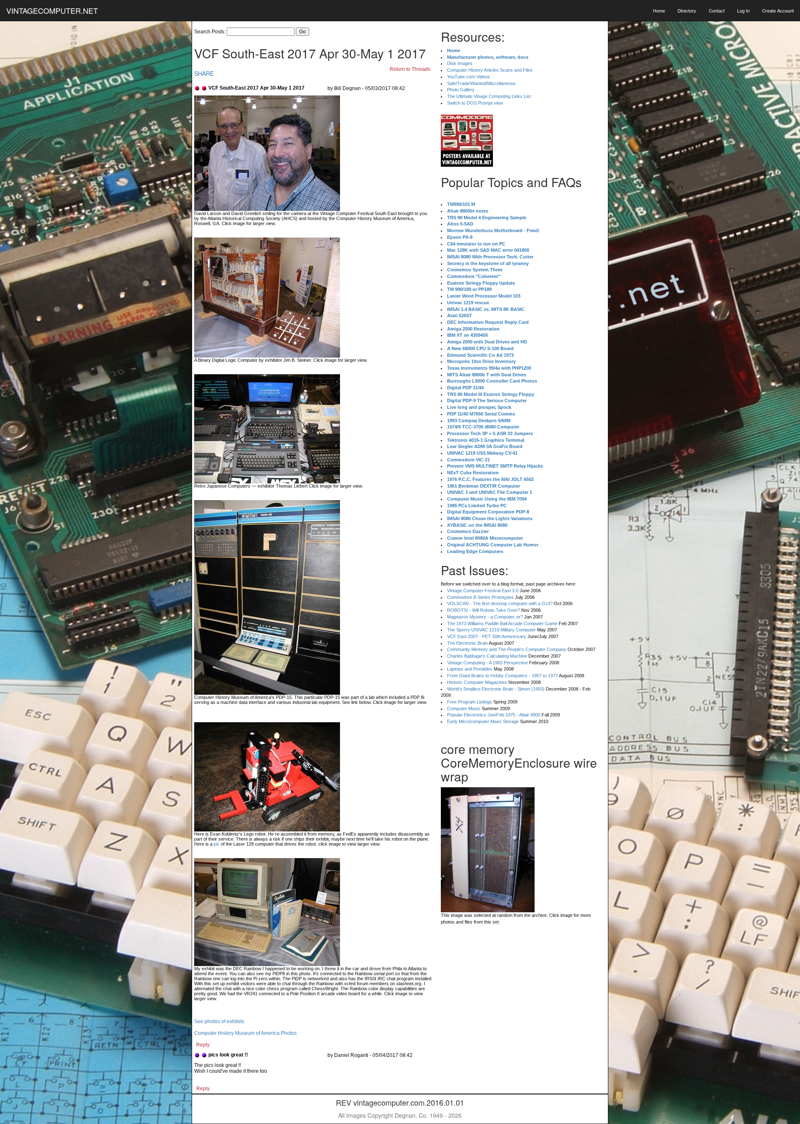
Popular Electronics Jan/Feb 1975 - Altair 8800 (493, 714)
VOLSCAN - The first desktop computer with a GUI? (499, 603)
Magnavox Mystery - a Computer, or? (485, 616)
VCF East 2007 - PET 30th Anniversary (486, 636)
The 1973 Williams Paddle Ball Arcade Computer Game (502, 623)
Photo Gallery (461, 89)
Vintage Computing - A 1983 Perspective (487, 662)
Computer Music (463, 708)
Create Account (778, 10)
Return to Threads (410, 69)
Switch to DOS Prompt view (475, 102)
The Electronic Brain (467, 643)
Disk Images (459, 63)
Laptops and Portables (469, 668)
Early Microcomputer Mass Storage (483, 721)
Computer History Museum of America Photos (245, 1033)
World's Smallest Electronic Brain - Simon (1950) (496, 688)
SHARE (204, 73)
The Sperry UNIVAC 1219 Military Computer (491, 629)
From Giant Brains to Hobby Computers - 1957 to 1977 (502, 675)
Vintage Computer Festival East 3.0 (482, 590)
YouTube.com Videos (468, 76)
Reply (203, 1045)
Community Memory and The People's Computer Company (506, 649)
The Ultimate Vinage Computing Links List (489, 96)
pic (217, 843)
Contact (717, 10)
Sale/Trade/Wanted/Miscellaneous (481, 83)
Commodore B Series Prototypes (480, 597)
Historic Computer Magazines (477, 682)
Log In (743, 10)
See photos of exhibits (219, 1021)
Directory (687, 10)
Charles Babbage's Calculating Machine (487, 655)
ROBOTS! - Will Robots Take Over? (483, 610)
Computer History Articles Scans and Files (489, 70)
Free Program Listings (469, 701)
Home (659, 10)
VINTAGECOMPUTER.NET (52, 10)
